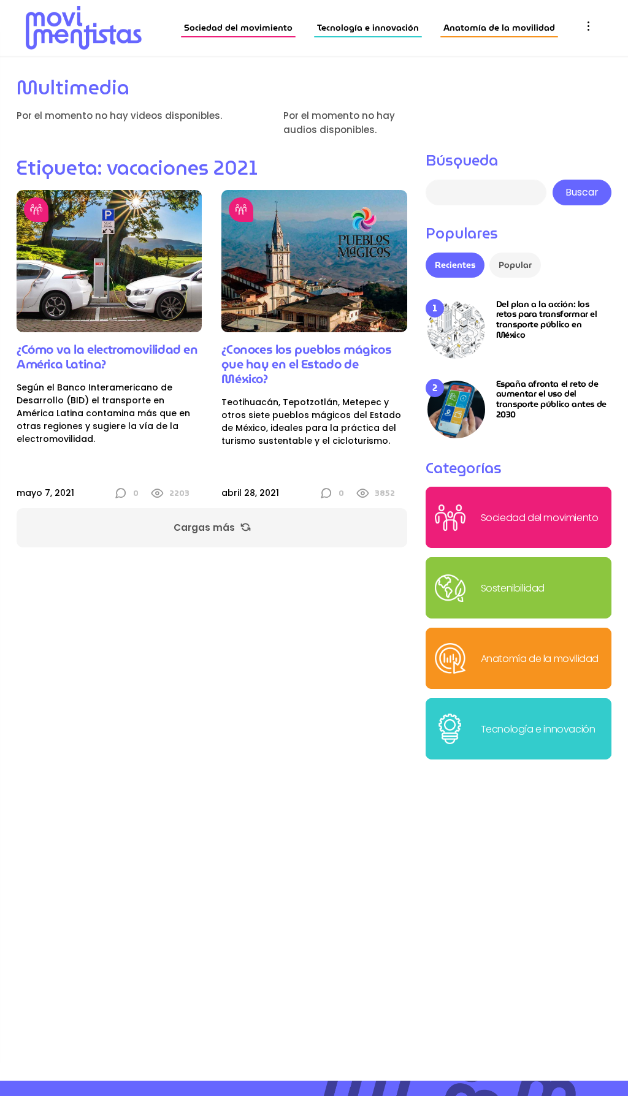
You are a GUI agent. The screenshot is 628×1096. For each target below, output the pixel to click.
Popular (515, 265)
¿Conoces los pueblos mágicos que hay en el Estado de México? (306, 364)
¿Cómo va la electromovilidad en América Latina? (107, 357)
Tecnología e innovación (368, 27)
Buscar (582, 192)
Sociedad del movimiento (238, 27)
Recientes (455, 265)
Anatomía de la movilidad (499, 27)
